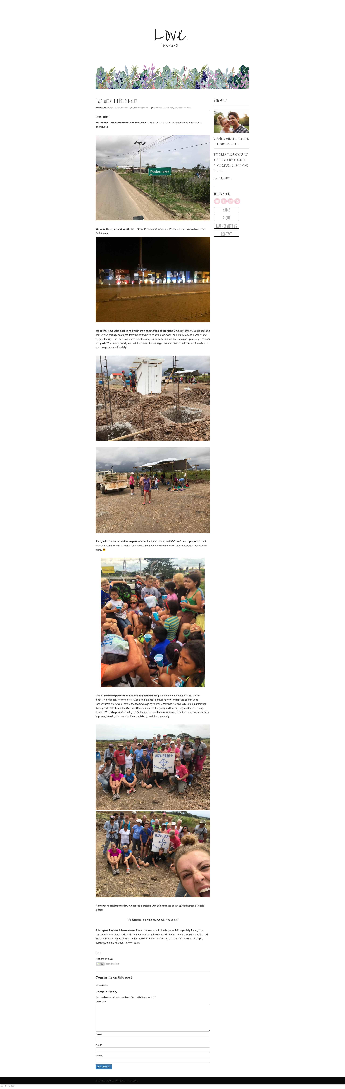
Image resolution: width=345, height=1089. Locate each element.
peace (180, 107)
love (175, 107)
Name (99, 1034)
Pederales (187, 107)
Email (99, 1045)
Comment (101, 1001)
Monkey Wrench (115, 1081)
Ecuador (166, 107)
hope (171, 107)
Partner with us (226, 226)
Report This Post (112, 963)
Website (99, 1055)
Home (226, 210)
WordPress (135, 1081)
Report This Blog (7, 1085)
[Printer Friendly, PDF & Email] (100, 963)
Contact (226, 234)
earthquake (157, 107)
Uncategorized (142, 107)
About (226, 218)
